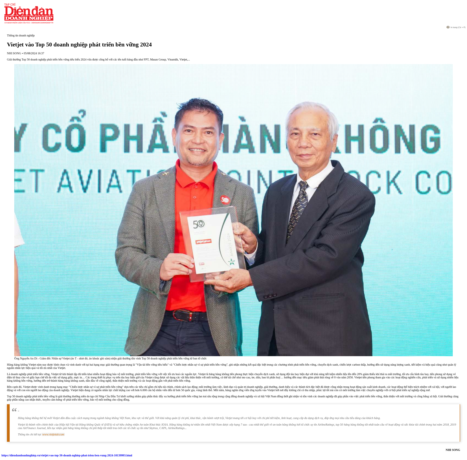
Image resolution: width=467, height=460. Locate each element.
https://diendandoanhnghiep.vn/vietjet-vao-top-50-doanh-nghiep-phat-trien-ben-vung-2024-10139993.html (66, 455)
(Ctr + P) (458, 27)
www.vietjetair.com (53, 434)
